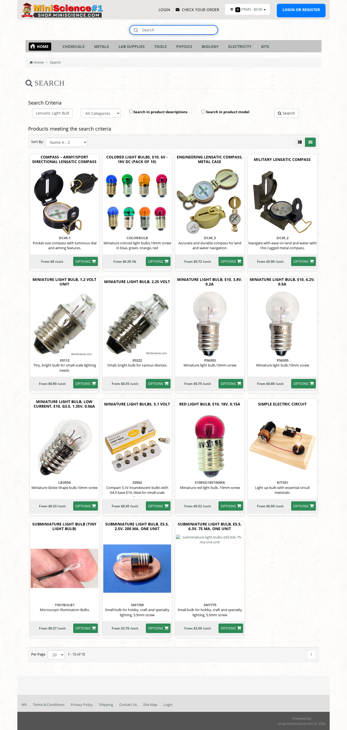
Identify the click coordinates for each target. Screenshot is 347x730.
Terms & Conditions (49, 704)
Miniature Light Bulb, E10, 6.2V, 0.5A (282, 282)
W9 (24, 704)
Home (43, 46)
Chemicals (72, 46)
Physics (183, 46)
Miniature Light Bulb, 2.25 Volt (137, 282)
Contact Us (128, 704)
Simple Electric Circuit (282, 404)
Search (55, 62)
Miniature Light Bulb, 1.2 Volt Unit (64, 282)
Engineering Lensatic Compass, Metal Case (210, 159)
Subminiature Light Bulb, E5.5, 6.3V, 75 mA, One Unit (210, 526)
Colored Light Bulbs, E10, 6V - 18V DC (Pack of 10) (137, 159)
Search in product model (227, 111)
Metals (100, 46)
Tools (159, 46)
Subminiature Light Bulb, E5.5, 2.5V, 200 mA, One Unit (137, 526)
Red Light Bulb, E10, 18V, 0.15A (209, 404)
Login (167, 704)
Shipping (106, 704)
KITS (264, 46)
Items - (249, 9)
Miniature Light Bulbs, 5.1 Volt (137, 404)
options (83, 261)
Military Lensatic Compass (282, 159)
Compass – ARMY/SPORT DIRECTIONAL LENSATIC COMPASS (64, 159)
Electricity (239, 46)
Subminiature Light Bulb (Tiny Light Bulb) (64, 526)
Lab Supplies (130, 46)
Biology (209, 46)
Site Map (150, 704)
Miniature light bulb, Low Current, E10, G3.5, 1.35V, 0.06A (64, 404)
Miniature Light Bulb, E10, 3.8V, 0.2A (209, 282)
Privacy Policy (82, 704)
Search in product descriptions (160, 111)
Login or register (301, 9)
